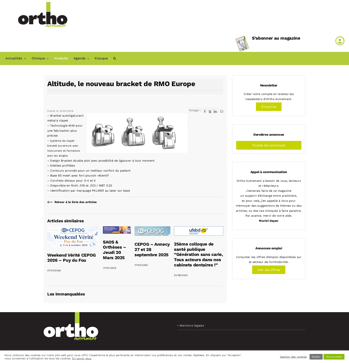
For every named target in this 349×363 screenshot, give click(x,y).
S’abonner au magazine (276, 38)
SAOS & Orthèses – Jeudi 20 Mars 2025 (114, 250)
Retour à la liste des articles (76, 202)
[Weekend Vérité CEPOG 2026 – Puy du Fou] (73, 228)
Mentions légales (192, 325)
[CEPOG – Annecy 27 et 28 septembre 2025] (152, 228)
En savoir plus (81, 358)
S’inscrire (268, 107)
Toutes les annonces (268, 145)
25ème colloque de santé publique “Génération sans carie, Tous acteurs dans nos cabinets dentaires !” (198, 254)
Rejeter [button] (316, 356)
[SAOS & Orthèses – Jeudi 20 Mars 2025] (117, 228)
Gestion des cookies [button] (293, 356)
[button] (114, 58)
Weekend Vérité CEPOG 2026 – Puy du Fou (71, 258)
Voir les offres (268, 270)
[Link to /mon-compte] (339, 40)
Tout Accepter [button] (334, 356)
